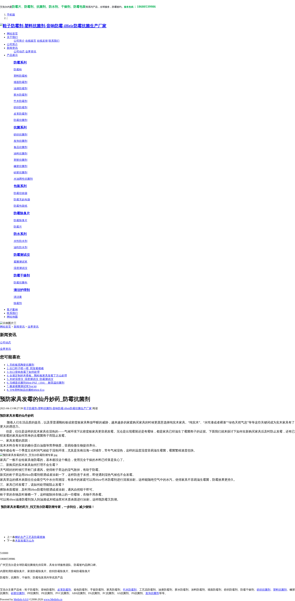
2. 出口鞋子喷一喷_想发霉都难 (25, 368)
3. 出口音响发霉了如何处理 (23, 371)
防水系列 (20, 234)
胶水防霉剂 (20, 94)
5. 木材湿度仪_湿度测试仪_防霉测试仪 (30, 379)
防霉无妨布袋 (22, 199)
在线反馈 (42, 40)
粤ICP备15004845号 (180, 546)
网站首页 (12, 33)
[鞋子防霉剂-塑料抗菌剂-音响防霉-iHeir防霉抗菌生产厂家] (53, 26)
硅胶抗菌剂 (20, 172)
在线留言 (30, 40)
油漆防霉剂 (20, 88)
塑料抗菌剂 (280, 589)
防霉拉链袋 (20, 193)
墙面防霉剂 (20, 82)
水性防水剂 (20, 241)
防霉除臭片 (22, 213)
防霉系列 (20, 62)
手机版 (11, 14)
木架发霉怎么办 (24, 540)
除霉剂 (18, 303)
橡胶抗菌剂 (20, 166)
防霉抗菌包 (20, 282)
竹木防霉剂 (20, 101)
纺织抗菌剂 (20, 134)
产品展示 (12, 55)
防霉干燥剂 (22, 275)
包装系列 (20, 186)
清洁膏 (18, 296)
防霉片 (18, 226)
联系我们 (53, 40)
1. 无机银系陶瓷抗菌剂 (20, 364)
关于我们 (12, 37)
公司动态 (19, 51)
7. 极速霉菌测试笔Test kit (22, 386)
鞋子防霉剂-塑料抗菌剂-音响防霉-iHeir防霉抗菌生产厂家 (58, 408)
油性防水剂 (20, 247)
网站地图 (12, 316)
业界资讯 (30, 51)
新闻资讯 (12, 47)
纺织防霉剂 (20, 107)
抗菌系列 (20, 127)
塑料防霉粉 (20, 75)
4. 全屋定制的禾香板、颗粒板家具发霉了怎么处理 (37, 375)
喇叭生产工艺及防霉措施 (30, 537)
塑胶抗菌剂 (20, 159)
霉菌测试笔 (20, 261)
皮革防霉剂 (20, 113)
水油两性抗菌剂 (23, 178)
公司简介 (19, 40)
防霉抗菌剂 (20, 120)
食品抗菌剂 (20, 147)
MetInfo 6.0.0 (21, 599)
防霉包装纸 (20, 205)
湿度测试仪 (20, 268)
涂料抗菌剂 (20, 153)
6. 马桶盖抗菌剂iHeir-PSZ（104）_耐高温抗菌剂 (35, 382)
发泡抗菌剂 (20, 140)
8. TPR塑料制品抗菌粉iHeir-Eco (25, 389)
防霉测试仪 (22, 254)
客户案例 (12, 309)
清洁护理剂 (22, 290)
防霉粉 (18, 69)
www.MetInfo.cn (53, 599)
